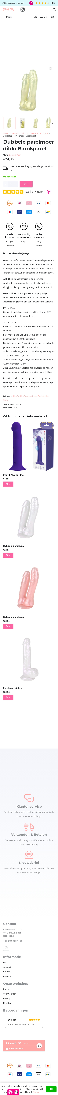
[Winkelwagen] (52, 17)
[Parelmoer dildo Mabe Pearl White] (29, 659)
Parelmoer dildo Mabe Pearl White (21, 688)
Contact (7, 989)
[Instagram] (22, 9)
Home (5, 133)
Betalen (7, 971)
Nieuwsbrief (29, 863)
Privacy (6, 998)
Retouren (7, 976)
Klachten (7, 1003)
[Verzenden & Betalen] (29, 826)
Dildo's (25, 133)
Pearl (19, 155)
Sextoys (15, 133)
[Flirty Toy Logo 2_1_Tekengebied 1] (8, 9)
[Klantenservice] (29, 798)
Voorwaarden (9, 993)
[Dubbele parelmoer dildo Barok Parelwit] (29, 517)
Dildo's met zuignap (28, 396)
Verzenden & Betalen (29, 834)
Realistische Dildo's (39, 133)
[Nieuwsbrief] (29, 855)
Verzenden (8, 967)
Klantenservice (29, 806)
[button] (54, 9)
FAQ (5, 962)
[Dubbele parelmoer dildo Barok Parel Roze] (29, 588)
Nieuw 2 (12, 155)
